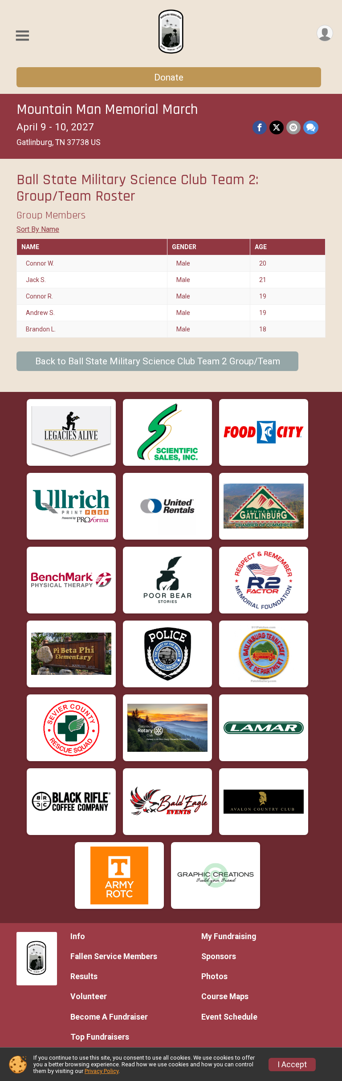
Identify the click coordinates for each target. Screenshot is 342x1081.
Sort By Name (37, 229)
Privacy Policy (101, 1071)
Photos (214, 976)
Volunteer (88, 996)
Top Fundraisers (99, 1037)
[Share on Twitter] (276, 128)
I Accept (292, 1064)
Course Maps (224, 996)
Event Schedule (229, 1016)
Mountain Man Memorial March (107, 110)
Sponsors (218, 956)
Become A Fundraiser (109, 1016)
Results (84, 976)
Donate (168, 77)
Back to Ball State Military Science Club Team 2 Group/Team (157, 361)
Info (77, 936)
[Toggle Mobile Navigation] (22, 36)
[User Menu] (325, 33)
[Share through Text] (310, 128)
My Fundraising (228, 936)
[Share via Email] (293, 128)
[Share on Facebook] (259, 128)
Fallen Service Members (113, 956)
